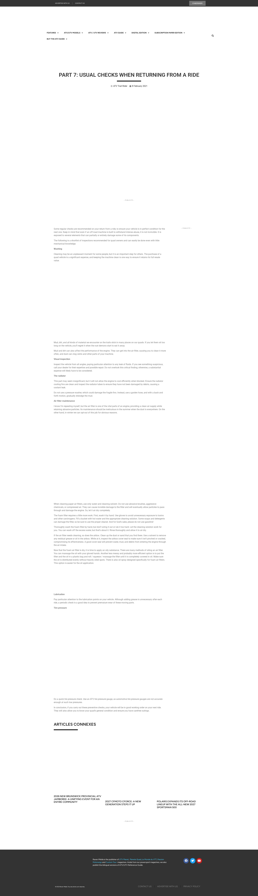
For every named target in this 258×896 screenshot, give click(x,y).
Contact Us (80, 3)
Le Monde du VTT (149, 859)
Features (51, 33)
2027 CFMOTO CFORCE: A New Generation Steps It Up (123, 803)
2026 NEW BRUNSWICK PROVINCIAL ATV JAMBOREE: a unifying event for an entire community (77, 799)
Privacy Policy (191, 886)
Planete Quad (135, 859)
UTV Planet (124, 859)
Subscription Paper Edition (168, 33)
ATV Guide (119, 33)
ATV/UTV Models (72, 33)
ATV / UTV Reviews (97, 33)
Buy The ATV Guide (56, 39)
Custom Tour (111, 862)
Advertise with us (62, 3)
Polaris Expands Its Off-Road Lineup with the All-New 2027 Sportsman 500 (176, 804)
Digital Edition (139, 33)
